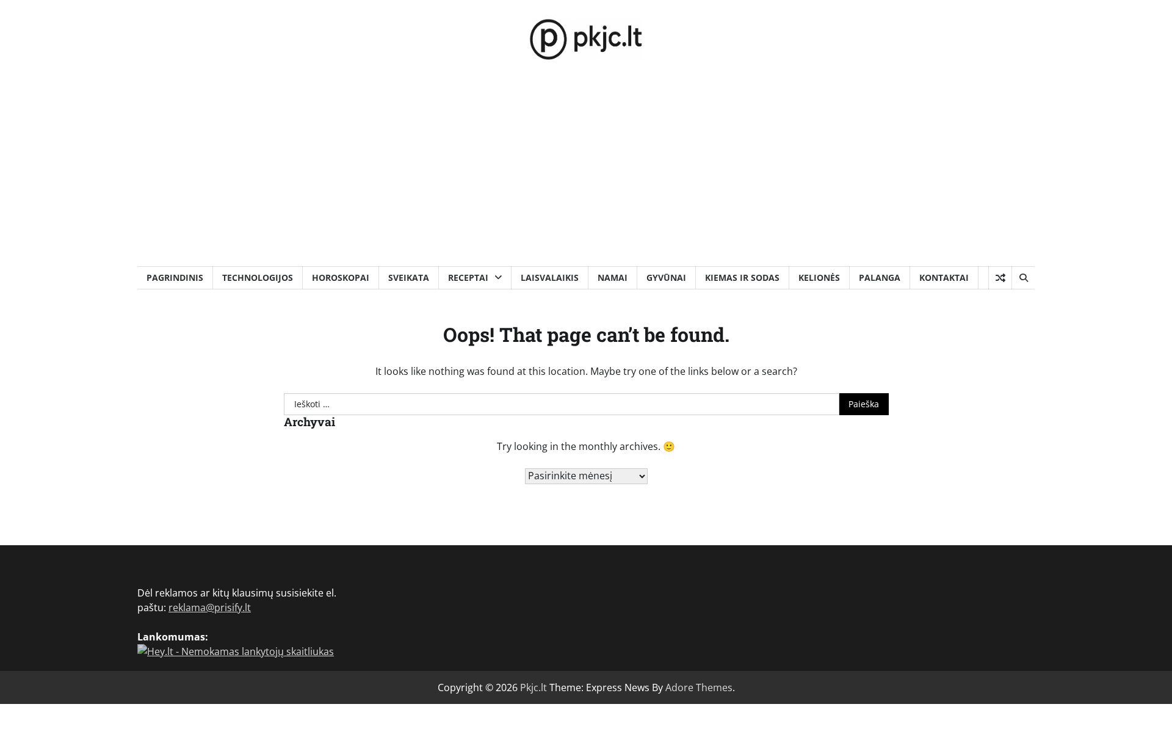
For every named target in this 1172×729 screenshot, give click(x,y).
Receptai (468, 277)
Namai (613, 277)
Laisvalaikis (550, 277)
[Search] (1023, 277)
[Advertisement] (586, 174)
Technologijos (257, 277)
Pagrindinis (174, 277)
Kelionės (819, 277)
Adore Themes (699, 687)
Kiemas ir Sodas (742, 277)
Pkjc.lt (533, 687)
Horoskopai (340, 277)
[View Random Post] (1000, 277)
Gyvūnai (666, 277)
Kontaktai (944, 277)
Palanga (879, 277)
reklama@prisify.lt (209, 607)
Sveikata (408, 277)
